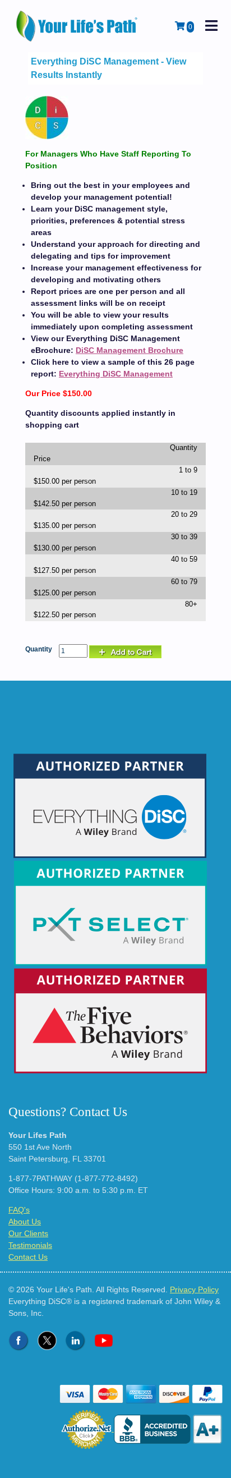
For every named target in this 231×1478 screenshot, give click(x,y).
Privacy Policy (194, 1289)
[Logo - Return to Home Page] (78, 26)
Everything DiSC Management (116, 373)
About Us (24, 1221)
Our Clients (28, 1233)
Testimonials (30, 1245)
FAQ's (19, 1209)
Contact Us (28, 1256)
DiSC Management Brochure (129, 350)
